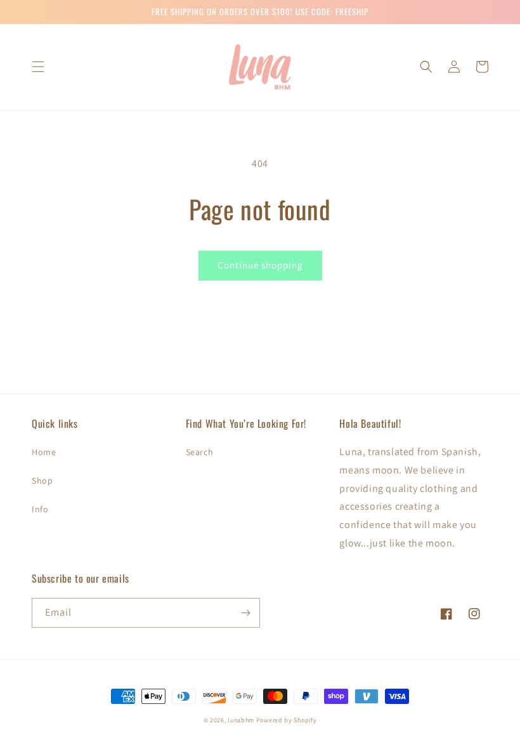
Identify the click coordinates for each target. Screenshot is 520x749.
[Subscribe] (245, 613)
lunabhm (241, 720)
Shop (42, 480)
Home (44, 452)
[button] (38, 67)
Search (200, 452)
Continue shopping (260, 265)
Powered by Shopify (286, 720)
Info (40, 509)
